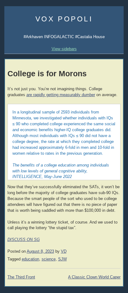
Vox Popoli (64, 19)
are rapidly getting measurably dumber (60, 95)
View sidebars (64, 49)
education (30, 259)
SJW (62, 259)
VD (63, 251)
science (49, 259)
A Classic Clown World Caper (94, 277)
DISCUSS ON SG (23, 240)
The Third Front (21, 277)
